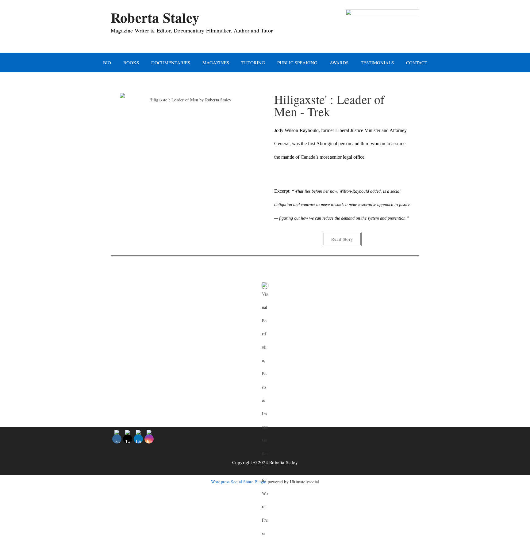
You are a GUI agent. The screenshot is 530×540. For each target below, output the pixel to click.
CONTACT (416, 62)
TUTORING (253, 62)
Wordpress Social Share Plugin (239, 482)
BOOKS (131, 62)
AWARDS (339, 62)
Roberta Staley (155, 17)
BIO (107, 62)
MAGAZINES (215, 62)
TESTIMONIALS (377, 62)
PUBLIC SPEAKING (297, 62)
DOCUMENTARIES (170, 62)
